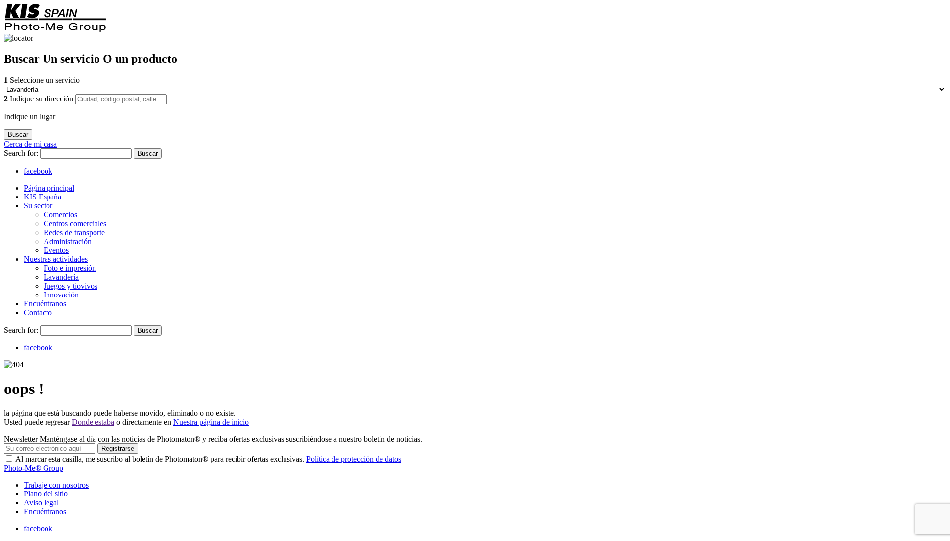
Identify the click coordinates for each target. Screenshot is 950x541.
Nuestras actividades (56, 259)
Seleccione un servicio (42, 80)
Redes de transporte (74, 232)
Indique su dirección (39, 99)
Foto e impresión (70, 268)
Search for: (22, 153)
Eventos (56, 250)
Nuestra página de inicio (211, 422)
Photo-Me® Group (33, 468)
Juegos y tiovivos (70, 286)
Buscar (148, 153)
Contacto (38, 312)
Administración (68, 241)
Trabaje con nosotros (56, 485)
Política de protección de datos (353, 459)
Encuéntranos (45, 303)
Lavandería (61, 277)
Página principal (49, 188)
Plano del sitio (46, 494)
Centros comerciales (75, 223)
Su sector (38, 205)
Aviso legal (41, 502)
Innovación (61, 295)
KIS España (42, 197)
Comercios (60, 214)
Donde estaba (93, 422)
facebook (38, 171)
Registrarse (117, 448)
